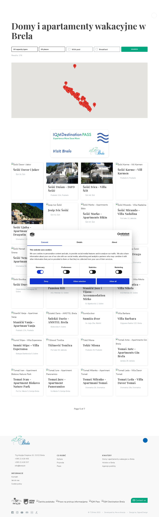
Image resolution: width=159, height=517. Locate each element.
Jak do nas (15, 480)
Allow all (113, 281)
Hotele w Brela (108, 462)
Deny (46, 281)
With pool (76, 49)
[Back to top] (145, 440)
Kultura (60, 459)
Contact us (140, 500)
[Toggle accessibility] (154, 15)
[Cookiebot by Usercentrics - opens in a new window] (119, 234)
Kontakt (14, 477)
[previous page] (70, 409)
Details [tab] (79, 242)
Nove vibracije (120, 512)
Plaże (59, 466)
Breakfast (103, 49)
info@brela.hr (20, 466)
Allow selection (79, 281)
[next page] (89, 409)
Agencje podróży (109, 466)
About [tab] (114, 242)
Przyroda (60, 462)
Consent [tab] (44, 242)
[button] (81, 104)
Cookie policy (16, 484)
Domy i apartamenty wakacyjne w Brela (118, 459)
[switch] (66, 272)
